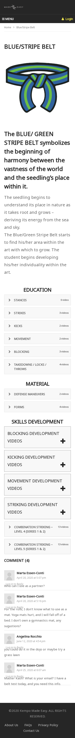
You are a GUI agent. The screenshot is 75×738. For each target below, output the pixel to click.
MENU (9, 19)
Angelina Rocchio (29, 636)
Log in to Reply (14, 584)
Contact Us (31, 730)
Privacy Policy (48, 725)
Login (69, 19)
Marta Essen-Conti (30, 573)
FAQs (28, 725)
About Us (11, 725)
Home (7, 27)
